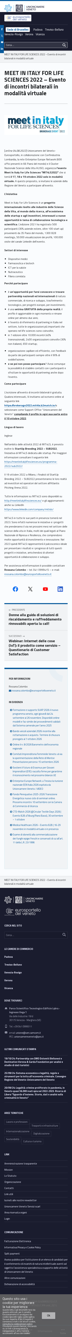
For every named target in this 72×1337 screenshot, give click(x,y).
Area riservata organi (15, 1212)
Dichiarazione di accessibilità (19, 1284)
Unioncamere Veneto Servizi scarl (22, 1206)
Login (7, 1219)
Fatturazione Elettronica (17, 1241)
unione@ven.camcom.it (28, 1033)
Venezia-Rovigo (13, 34)
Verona (29, 34)
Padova (38, 29)
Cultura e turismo (32, 1141)
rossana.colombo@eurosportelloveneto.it (28, 574)
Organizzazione (12, 1182)
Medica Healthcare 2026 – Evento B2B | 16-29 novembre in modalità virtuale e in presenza (36, 827)
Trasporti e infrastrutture (44, 1126)
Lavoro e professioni (16, 1122)
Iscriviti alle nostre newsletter (20, 1200)
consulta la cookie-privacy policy (17, 1324)
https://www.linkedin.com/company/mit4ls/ (29, 509)
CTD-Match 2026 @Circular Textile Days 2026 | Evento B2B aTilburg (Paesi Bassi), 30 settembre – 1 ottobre (38, 815)
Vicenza (40, 34)
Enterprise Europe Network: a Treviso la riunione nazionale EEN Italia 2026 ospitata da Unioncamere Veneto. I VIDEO (38, 785)
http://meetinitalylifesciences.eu (22, 501)
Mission (8, 1170)
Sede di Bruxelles (17, 29)
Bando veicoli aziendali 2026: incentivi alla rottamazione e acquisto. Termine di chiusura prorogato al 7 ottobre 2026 (36, 735)
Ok (48, 1315)
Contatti (9, 1188)
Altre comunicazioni (14, 1278)
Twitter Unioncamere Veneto (30, 589)
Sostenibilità (12, 1139)
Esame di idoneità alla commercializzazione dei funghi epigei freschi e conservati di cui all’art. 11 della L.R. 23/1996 (38, 838)
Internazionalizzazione (17, 1131)
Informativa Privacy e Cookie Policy (22, 1247)
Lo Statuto (10, 1176)
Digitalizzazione (41, 1133)
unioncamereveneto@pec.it (29, 1037)
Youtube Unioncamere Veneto (45, 589)
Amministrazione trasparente (20, 1163)
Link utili (8, 1194)
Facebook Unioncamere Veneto (15, 589)
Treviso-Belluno (54, 29)
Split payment (12, 1253)
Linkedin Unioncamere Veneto (60, 589)
